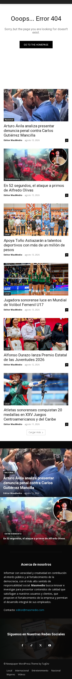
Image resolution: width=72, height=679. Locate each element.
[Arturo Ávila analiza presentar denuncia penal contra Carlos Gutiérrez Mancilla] (36, 105)
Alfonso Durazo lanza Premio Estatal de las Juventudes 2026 (35, 357)
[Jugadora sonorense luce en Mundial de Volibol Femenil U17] (36, 279)
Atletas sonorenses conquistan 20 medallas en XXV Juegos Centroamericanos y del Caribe (33, 414)
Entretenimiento (12, 179)
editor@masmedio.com (30, 610)
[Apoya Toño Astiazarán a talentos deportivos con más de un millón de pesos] (36, 220)
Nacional (9, 119)
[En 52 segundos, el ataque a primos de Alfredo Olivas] (36, 165)
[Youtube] (49, 645)
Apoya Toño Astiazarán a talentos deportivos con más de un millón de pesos (34, 245)
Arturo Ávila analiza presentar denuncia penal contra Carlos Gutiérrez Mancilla (29, 130)
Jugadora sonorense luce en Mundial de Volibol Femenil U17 (35, 302)
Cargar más (35, 432)
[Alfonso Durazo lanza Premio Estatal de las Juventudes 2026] (36, 334)
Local (7, 234)
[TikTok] (31, 645)
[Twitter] (40, 645)
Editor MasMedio (13, 140)
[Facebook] (22, 645)
